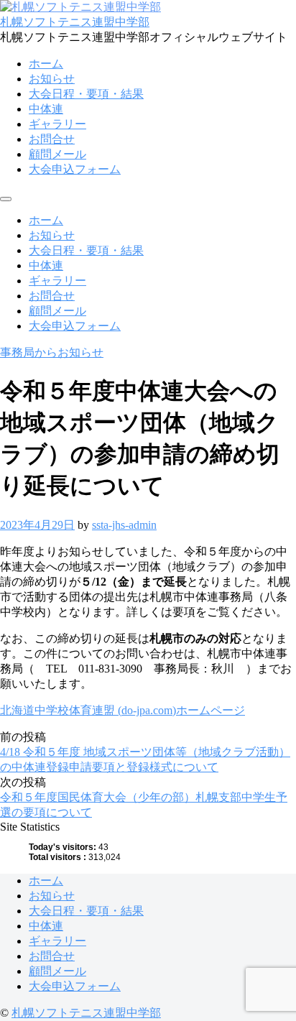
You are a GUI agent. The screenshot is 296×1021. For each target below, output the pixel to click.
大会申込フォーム (75, 169)
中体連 (46, 109)
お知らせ (52, 79)
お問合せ (52, 139)
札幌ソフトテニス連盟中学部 (74, 22)
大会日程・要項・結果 (86, 94)
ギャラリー (57, 124)
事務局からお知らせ (51, 352)
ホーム (46, 63)
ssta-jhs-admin (124, 525)
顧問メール (57, 154)
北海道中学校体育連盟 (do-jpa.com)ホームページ (122, 710)
